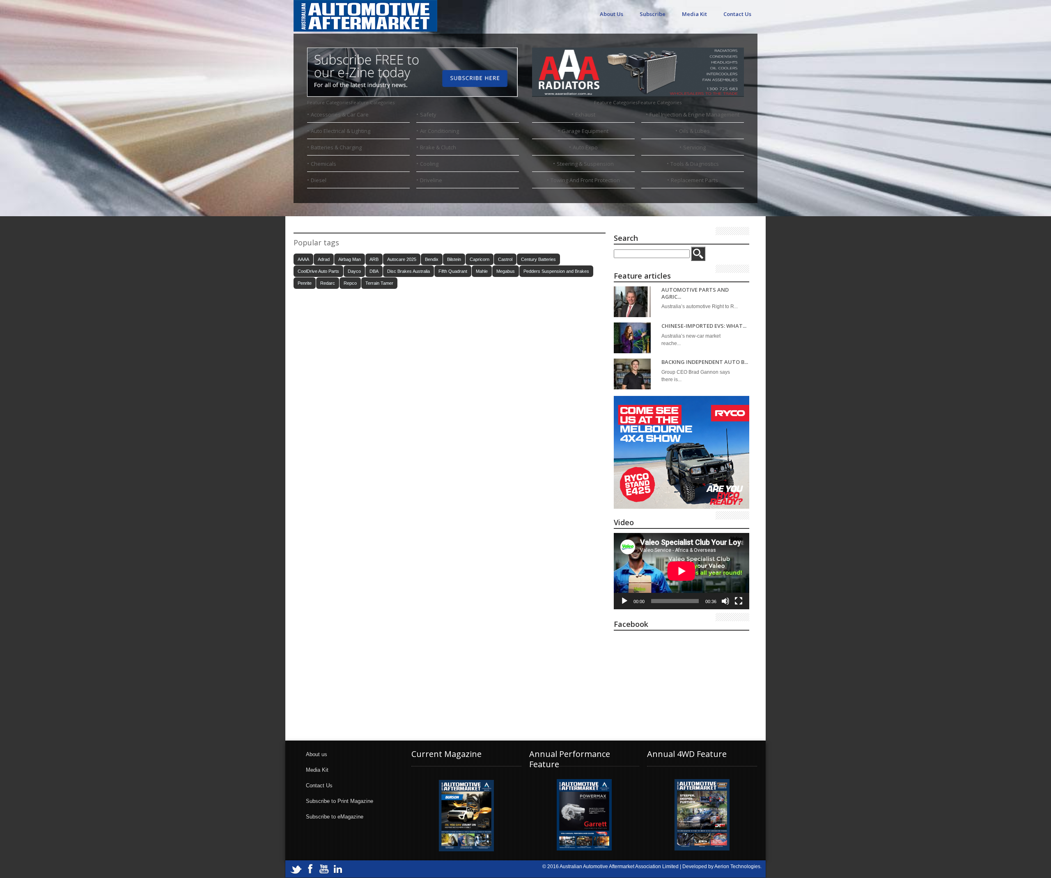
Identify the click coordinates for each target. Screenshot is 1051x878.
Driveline (431, 180)
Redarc (327, 283)
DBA (374, 271)
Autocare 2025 (401, 259)
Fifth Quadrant (452, 271)
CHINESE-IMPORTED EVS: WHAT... (703, 325)
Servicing (694, 147)
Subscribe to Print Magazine (339, 801)
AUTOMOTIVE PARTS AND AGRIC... (695, 293)
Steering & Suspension (585, 163)
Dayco (354, 271)
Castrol (505, 259)
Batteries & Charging (336, 147)
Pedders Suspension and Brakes (556, 271)
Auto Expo (585, 147)
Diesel (318, 180)
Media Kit (694, 14)
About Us (611, 14)
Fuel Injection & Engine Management (694, 114)
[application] (681, 571)
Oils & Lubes (694, 131)
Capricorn (479, 259)
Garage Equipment (585, 131)
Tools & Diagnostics (694, 163)
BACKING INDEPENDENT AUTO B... (704, 362)
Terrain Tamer (379, 283)
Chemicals (323, 163)
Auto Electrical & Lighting (340, 131)
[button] (351, 102)
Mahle (482, 271)
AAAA (303, 259)
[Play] (624, 601)
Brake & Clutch (438, 147)
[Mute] (725, 601)
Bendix (431, 259)
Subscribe (652, 14)
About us (316, 754)
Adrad (324, 259)
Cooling (429, 163)
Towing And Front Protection (585, 180)
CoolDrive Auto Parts (318, 271)
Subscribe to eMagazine (334, 817)
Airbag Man (349, 259)
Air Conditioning (439, 131)
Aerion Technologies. (738, 866)
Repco (350, 283)
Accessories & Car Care (340, 114)
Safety (428, 114)
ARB (374, 259)
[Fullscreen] (738, 601)
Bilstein (454, 259)
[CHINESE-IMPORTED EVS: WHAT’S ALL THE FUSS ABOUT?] (632, 337)
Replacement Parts (694, 180)
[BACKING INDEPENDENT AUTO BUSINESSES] (632, 374)
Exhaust (585, 114)
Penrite (305, 283)
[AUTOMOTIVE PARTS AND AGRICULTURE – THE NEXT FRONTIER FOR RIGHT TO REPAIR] (632, 301)
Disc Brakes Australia (408, 271)
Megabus (505, 271)
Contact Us (737, 14)
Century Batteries (538, 259)
